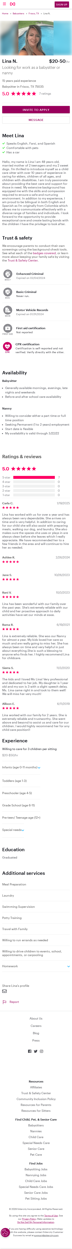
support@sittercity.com (46, 1235)
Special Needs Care (36, 1143)
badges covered (44, 253)
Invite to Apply (36, 109)
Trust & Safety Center (23, 260)
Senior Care (36, 1148)
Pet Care (36, 1154)
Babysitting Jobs (36, 1169)
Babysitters (18, 13)
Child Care (36, 1137)
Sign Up (62, 4)
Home (5, 13)
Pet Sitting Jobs (36, 1198)
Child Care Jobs (36, 1181)
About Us (36, 1018)
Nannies (36, 1131)
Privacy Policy (29, 1219)
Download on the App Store (36, 1066)
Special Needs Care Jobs (36, 1186)
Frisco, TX (34, 13)
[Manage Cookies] (5, 1232)
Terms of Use (51, 1215)
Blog (36, 1033)
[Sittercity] (12, 4)
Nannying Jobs (36, 1175)
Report (14, 1001)
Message (36, 119)
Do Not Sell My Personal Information (35, 1222)
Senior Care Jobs (36, 1192)
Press (36, 1040)
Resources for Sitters (36, 1110)
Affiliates (36, 1087)
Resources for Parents (36, 1104)
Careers (36, 1025)
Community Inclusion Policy (36, 1099)
